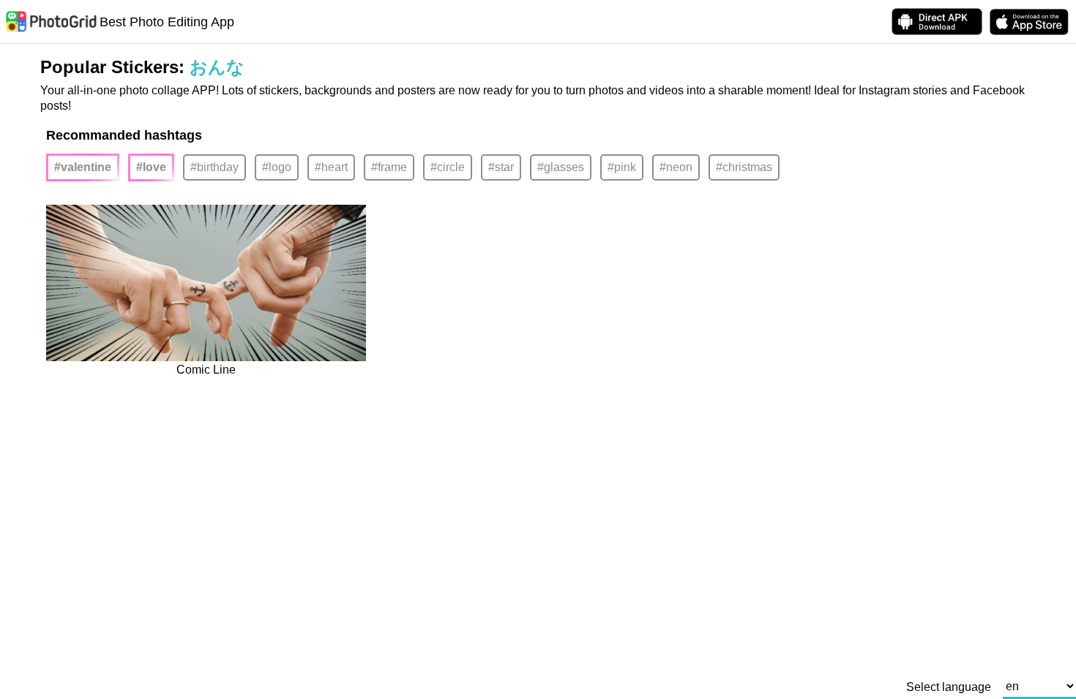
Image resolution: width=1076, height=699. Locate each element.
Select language (948, 687)
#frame (389, 167)
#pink (622, 167)
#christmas (744, 167)
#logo (276, 167)
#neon (676, 167)
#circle (447, 167)
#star (501, 167)
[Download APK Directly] (937, 21)
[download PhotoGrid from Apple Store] (1029, 22)
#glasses (560, 167)
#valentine (82, 167)
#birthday (214, 167)
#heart (331, 167)
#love (151, 167)
